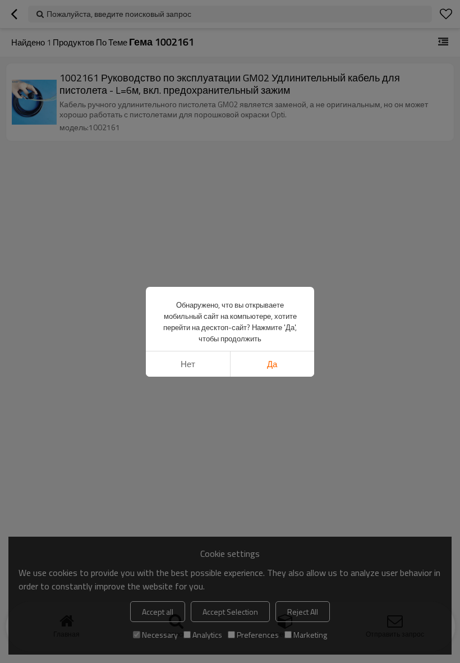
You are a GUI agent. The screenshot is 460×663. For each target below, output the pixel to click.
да (272, 364)
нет (188, 364)
